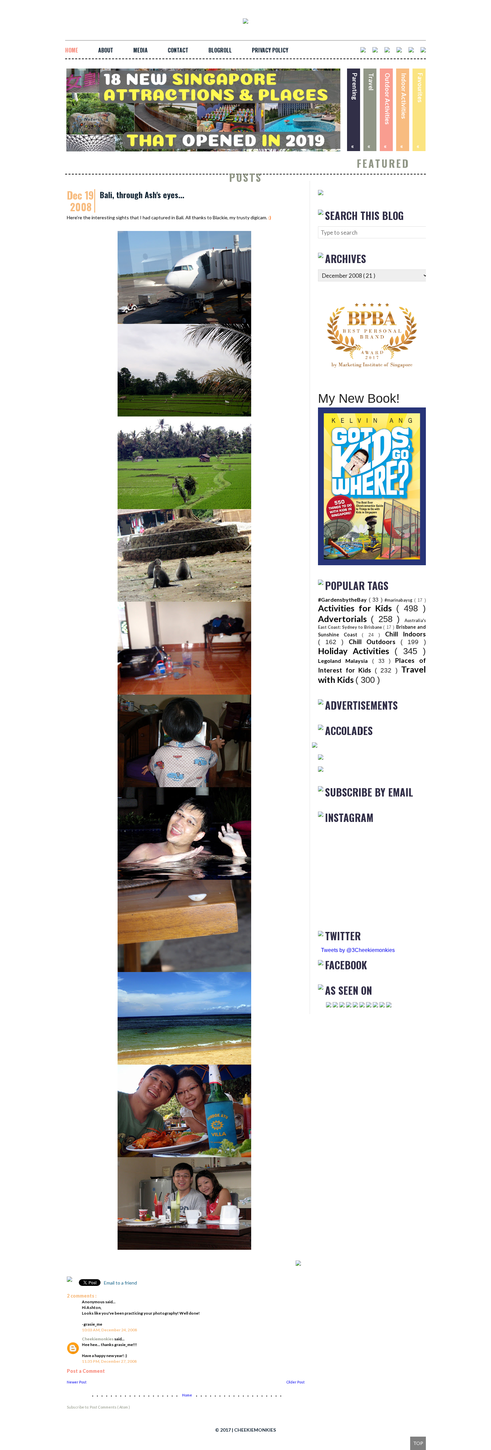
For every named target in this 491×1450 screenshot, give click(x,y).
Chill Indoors (405, 634)
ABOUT (105, 50)
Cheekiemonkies (98, 1338)
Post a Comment (86, 1371)
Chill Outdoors (374, 641)
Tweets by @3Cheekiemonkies (358, 950)
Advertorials (344, 619)
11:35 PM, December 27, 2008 (109, 1361)
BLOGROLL (220, 50)
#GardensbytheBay (343, 599)
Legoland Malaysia (345, 660)
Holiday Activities (356, 651)
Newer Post (77, 1382)
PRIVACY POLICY (270, 50)
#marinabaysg (399, 600)
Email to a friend (120, 1283)
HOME (71, 50)
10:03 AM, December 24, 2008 (109, 1329)
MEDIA (140, 50)
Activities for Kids (357, 608)
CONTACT (178, 50)
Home (187, 1395)
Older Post (295, 1382)
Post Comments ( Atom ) (110, 1407)
